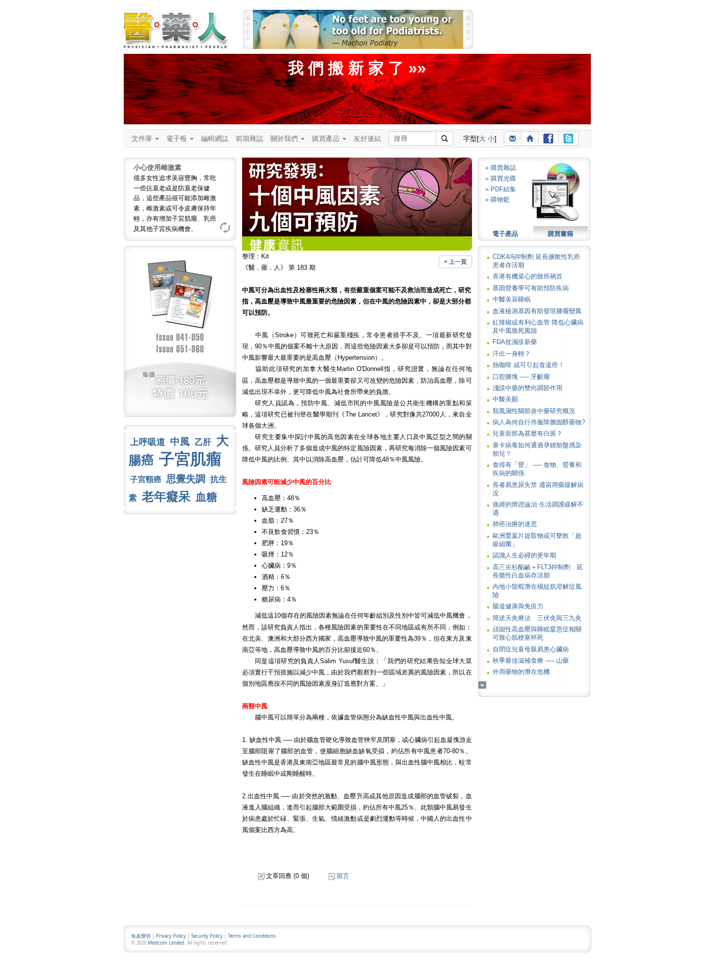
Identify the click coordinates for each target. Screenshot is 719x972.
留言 (343, 875)
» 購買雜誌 (500, 167)
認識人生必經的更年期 (524, 555)
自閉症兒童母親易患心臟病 (531, 649)
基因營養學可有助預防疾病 (531, 288)
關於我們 (285, 138)
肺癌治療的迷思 (515, 524)
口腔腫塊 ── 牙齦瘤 (521, 376)
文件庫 (143, 138)
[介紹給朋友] (512, 138)
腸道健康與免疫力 (518, 606)
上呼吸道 (147, 442)
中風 (180, 441)
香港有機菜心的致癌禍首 (527, 276)
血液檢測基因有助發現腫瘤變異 (537, 311)
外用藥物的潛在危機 (521, 671)
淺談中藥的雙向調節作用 (527, 388)
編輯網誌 (214, 138)
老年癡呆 (166, 496)
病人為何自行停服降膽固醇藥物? (539, 422)
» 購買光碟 (500, 178)
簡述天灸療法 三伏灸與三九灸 (537, 618)
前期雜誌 (249, 138)
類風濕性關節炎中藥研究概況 (534, 411)
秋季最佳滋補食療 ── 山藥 (531, 660)
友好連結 (367, 138)
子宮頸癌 (145, 479)
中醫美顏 (505, 399)
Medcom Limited (166, 943)
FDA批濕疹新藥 (515, 342)
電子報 (177, 138)
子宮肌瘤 (190, 459)
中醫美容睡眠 (512, 299)
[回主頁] (530, 138)
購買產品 (326, 138)
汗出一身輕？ (512, 353)
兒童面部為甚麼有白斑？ (527, 433)
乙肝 (203, 442)
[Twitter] (568, 138)
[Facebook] (548, 138)
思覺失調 (185, 478)
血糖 (206, 497)
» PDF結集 (500, 189)
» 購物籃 (497, 199)
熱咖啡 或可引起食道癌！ (528, 365)
